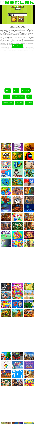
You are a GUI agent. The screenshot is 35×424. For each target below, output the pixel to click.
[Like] (17, 2)
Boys (16, 90)
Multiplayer (7, 103)
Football (25, 90)
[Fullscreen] (12, 2)
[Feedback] (32, 2)
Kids (29, 97)
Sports (29, 103)
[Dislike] (22, 2)
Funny (6, 97)
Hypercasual (18, 97)
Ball (7, 90)
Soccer (19, 103)
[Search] (7, 2)
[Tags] (27, 2)
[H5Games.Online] (2, 2)
